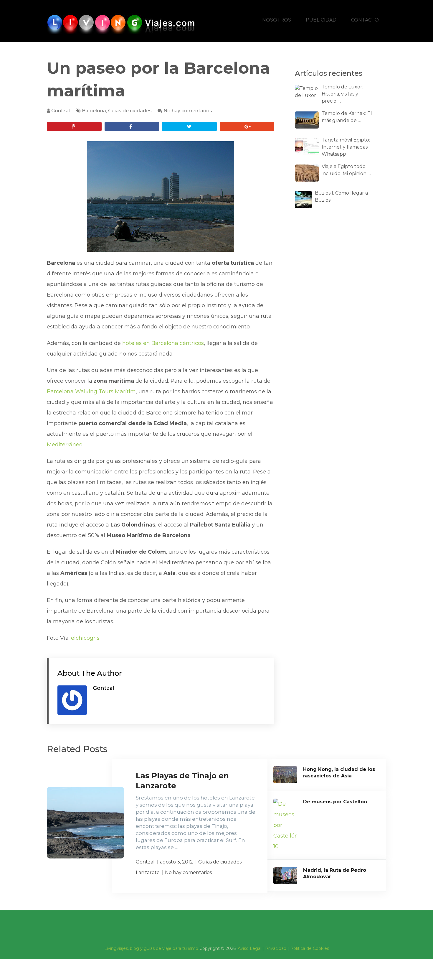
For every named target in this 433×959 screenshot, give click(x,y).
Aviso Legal (249, 948)
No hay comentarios (187, 110)
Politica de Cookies (309, 948)
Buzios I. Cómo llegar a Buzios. (341, 196)
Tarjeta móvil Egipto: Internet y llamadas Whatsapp (346, 147)
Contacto (365, 20)
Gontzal (60, 110)
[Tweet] (189, 126)
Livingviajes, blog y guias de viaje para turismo (151, 948)
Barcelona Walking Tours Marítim (91, 391)
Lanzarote (148, 872)
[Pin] (74, 126)
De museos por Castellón (335, 802)
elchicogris (85, 638)
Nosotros (276, 20)
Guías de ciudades (130, 110)
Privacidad (275, 948)
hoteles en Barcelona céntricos (163, 343)
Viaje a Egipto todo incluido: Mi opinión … (346, 170)
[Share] (132, 126)
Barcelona (94, 110)
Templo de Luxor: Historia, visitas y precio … (342, 94)
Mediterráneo (64, 444)
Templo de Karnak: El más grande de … (347, 117)
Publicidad (321, 20)
